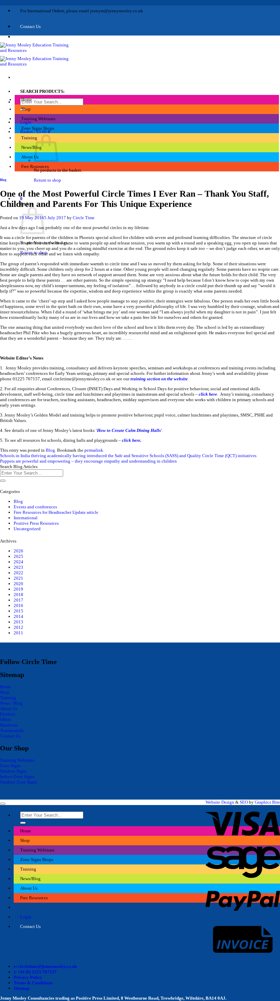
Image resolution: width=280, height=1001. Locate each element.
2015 (18, 611)
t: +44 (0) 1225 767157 (35, 971)
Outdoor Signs (13, 771)
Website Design (220, 802)
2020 (18, 583)
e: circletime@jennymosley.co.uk (45, 966)
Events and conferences (35, 506)
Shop (26, 109)
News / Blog (11, 703)
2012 (18, 627)
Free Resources (35, 166)
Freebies (7, 714)
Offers (5, 719)
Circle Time (84, 217)
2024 (18, 561)
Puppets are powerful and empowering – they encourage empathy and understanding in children (88, 461)
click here (208, 394)
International (26, 517)
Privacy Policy (28, 977)
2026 (18, 550)
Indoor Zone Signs (17, 776)
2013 (18, 621)
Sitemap (21, 988)
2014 (18, 616)
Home (26, 99)
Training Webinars (38, 118)
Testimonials (12, 730)
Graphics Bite (267, 802)
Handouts (9, 725)
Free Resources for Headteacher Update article (56, 512)
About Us (30, 156)
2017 (18, 600)
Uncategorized (27, 528)
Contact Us (10, 735)
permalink (93, 450)
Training (29, 137)
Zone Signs (10, 765)
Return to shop (47, 180)
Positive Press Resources (36, 523)
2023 (18, 567)
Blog (3, 180)
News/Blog (31, 147)
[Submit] (2, 481)
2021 (18, 578)
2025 (18, 556)
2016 (18, 605)
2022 (18, 572)
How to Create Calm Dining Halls (129, 430)
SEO (244, 802)
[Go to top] (2, 804)
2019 (18, 589)
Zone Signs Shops (37, 128)
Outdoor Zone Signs (18, 782)
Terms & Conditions (33, 982)
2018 (18, 594)
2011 (18, 632)
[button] (35, 131)
